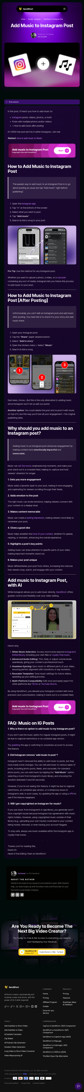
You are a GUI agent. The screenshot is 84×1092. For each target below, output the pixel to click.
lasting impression (35, 517)
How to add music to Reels (29, 138)
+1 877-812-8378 (50, 1074)
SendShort (61, 592)
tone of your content (43, 534)
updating (15, 745)
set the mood (24, 466)
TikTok (35, 684)
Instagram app (29, 203)
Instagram (17, 117)
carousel (61, 277)
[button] (64, 8)
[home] (26, 8)
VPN (71, 793)
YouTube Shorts (49, 684)
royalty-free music (61, 655)
